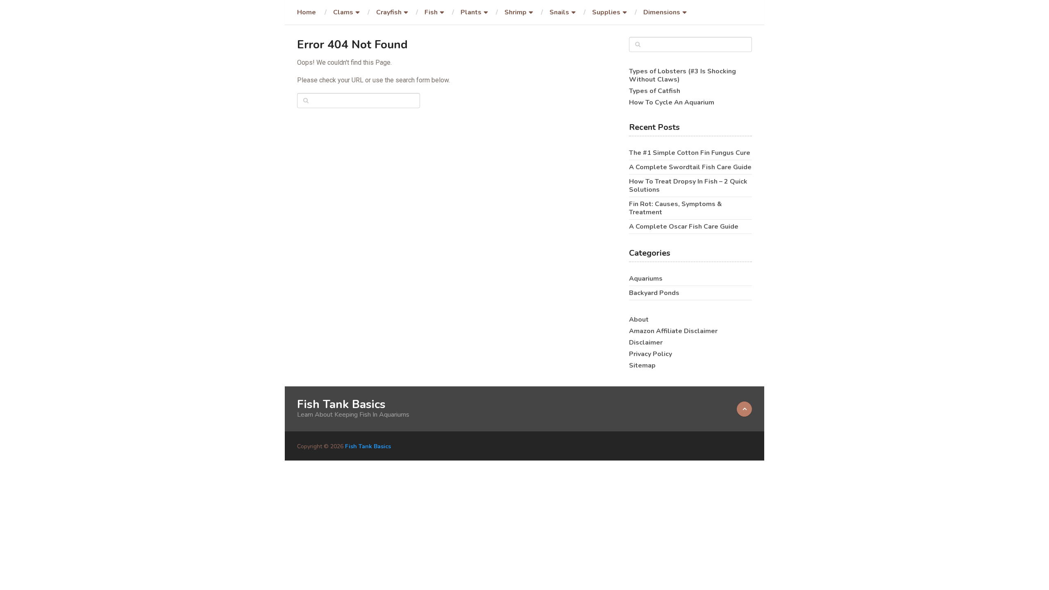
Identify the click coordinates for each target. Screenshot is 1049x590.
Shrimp (515, 12)
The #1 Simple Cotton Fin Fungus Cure (689, 152)
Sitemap (642, 365)
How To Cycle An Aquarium (671, 102)
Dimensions (661, 12)
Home (306, 12)
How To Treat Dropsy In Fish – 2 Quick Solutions (688, 185)
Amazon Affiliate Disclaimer (673, 331)
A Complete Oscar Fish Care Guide (683, 226)
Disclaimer (646, 342)
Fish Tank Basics (341, 404)
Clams (343, 12)
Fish (431, 12)
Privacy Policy (650, 354)
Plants (471, 12)
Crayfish (389, 12)
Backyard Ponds (654, 292)
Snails (559, 12)
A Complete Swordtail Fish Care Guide (690, 167)
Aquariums (646, 278)
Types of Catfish (654, 90)
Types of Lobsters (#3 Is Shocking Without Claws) (682, 75)
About (639, 319)
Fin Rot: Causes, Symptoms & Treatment (675, 208)
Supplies (606, 12)
